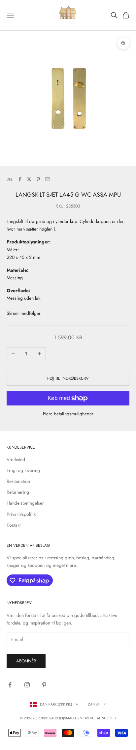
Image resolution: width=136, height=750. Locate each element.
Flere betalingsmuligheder (68, 413)
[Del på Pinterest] (38, 179)
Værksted (16, 459)
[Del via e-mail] (47, 179)
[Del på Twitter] (29, 179)
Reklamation (18, 481)
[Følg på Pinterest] (44, 684)
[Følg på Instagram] (27, 684)
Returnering (18, 492)
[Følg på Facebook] (10, 684)
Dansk (93, 704)
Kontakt (13, 525)
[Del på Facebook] (19, 179)
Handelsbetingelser (25, 503)
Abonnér (26, 661)
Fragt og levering (23, 470)
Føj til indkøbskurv (68, 378)
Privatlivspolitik (21, 514)
